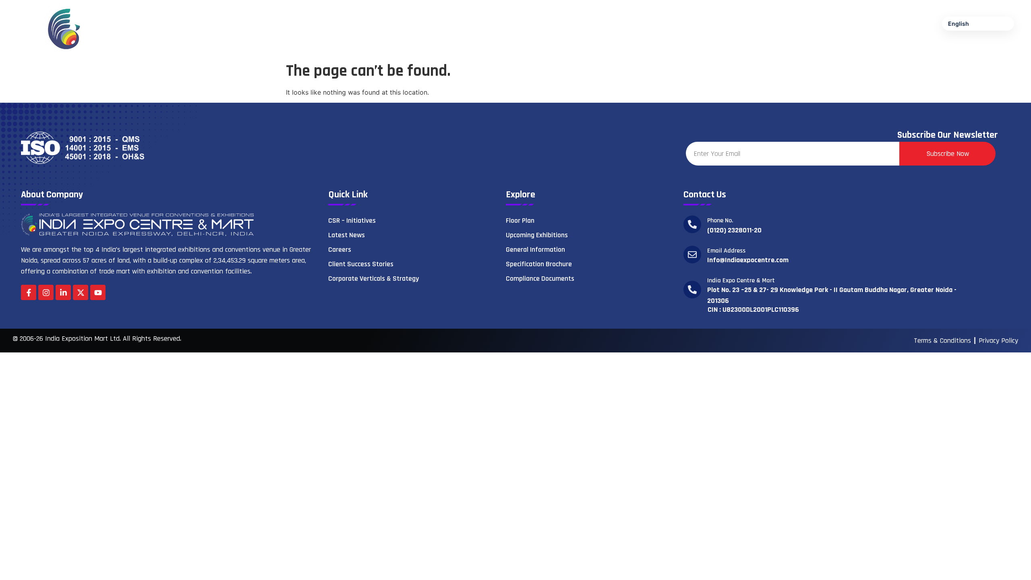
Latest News (346, 235)
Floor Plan (520, 220)
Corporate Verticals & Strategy (373, 278)
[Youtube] (98, 292)
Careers (339, 249)
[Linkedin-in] (63, 292)
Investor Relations (942, 47)
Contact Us (999, 47)
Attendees (779, 47)
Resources (886, 47)
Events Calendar (833, 47)
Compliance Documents (540, 278)
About (628, 47)
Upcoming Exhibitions (537, 235)
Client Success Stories (360, 264)
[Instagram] (46, 292)
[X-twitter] (80, 292)
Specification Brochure (539, 264)
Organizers (733, 47)
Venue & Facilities (677, 47)
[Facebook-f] (28, 292)
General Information (535, 249)
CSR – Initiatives (352, 220)
